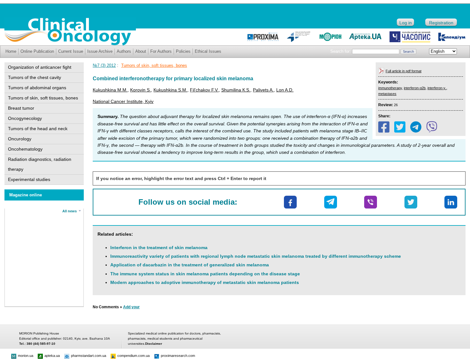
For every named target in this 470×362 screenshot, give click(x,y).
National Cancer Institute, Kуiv (123, 101)
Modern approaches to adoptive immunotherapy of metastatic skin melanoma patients (204, 282)
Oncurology (19, 138)
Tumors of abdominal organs (37, 87)
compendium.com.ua (133, 356)
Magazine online (25, 195)
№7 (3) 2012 (104, 65)
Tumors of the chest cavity (34, 77)
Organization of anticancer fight (39, 67)
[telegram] (415, 127)
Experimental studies (29, 179)
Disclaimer (153, 343)
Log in (405, 22)
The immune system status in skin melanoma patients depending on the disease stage (205, 273)
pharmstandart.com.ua (88, 356)
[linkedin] (450, 202)
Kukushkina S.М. (170, 89)
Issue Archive (100, 51)
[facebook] (383, 127)
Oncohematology (25, 149)
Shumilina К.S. (235, 89)
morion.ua (25, 356)
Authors (124, 51)
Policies (183, 51)
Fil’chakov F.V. (204, 89)
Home (10, 51)
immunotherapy (390, 88)
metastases (387, 94)
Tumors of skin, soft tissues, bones (43, 97)
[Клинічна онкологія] (70, 43)
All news (69, 211)
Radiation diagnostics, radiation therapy (39, 164)
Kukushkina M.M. (110, 89)
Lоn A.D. (285, 89)
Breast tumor (21, 108)
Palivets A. (263, 89)
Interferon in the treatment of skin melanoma (159, 247)
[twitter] (399, 127)
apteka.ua (52, 356)
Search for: (340, 51)
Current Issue (70, 51)
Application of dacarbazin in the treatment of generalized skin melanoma (189, 264)
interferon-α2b (415, 88)
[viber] (431, 127)
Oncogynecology (25, 118)
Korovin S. (140, 89)
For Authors (161, 51)
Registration (441, 22)
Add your (131, 307)
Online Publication (37, 51)
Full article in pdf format (403, 71)
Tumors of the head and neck (37, 128)
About (140, 51)
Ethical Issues (208, 51)
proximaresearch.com (178, 356)
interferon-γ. (436, 88)
